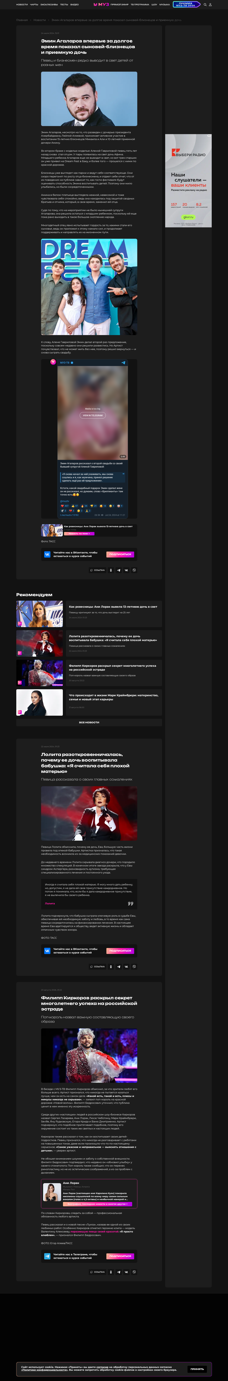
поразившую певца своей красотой (94, 1231)
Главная (22, 20)
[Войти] (210, 4)
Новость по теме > (79, 533)
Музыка (164, 5)
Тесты (64, 5)
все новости (89, 722)
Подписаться (120, 554)
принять (197, 1369)
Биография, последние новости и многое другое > (97, 1204)
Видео (74, 5)
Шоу (154, 5)
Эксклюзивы (49, 5)
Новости (22, 5)
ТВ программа (140, 5)
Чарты (34, 5)
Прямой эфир (119, 5)
